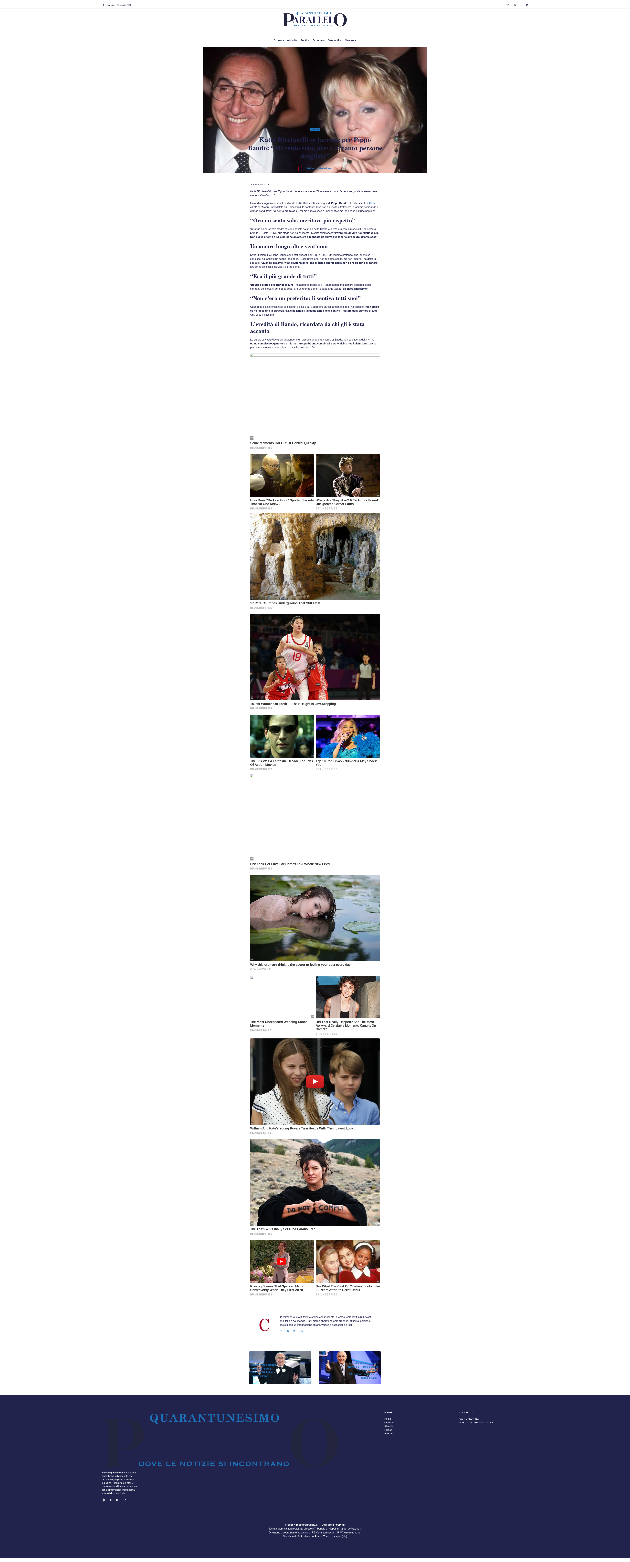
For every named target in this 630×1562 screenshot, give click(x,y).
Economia (319, 40)
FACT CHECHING (469, 1418)
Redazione (325, 168)
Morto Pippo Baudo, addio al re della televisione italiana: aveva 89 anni (264, 1370)
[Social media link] (508, 5)
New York (350, 40)
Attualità (388, 1426)
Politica (305, 40)
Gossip (315, 129)
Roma (372, 203)
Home (387, 1418)
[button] (103, 5)
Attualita (292, 40)
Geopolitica (334, 40)
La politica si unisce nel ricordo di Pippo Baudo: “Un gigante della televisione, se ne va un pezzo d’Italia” (363, 1370)
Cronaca (279, 40)
